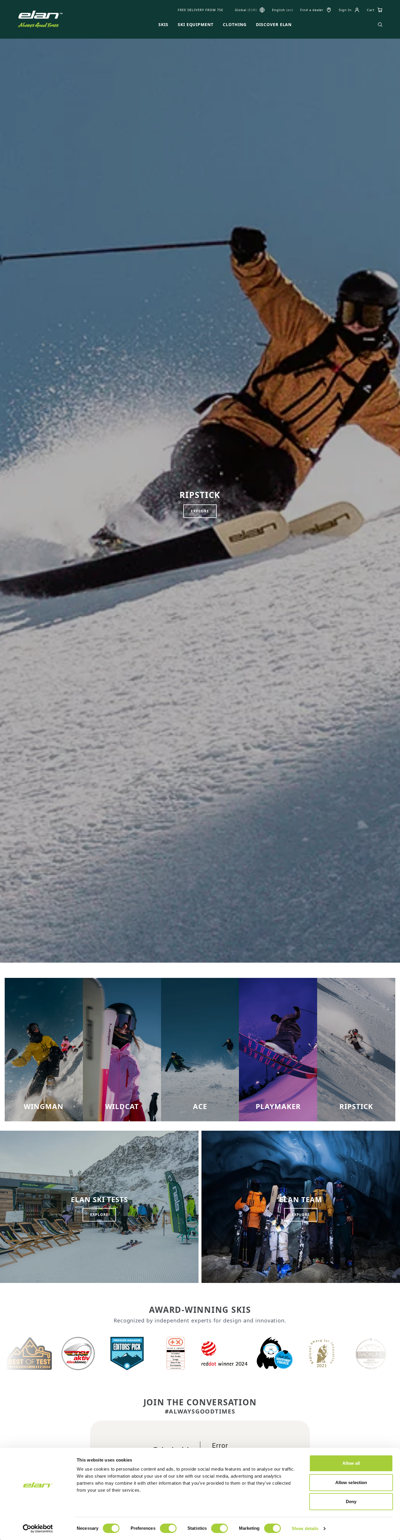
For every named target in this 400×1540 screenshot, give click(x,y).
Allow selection (351, 1482)
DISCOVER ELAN (274, 25)
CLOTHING (235, 25)
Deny (351, 1501)
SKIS (163, 25)
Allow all (351, 1463)
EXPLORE (200, 511)
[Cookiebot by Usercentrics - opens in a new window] (38, 1528)
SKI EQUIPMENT (195, 25)
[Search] (380, 25)
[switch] (168, 1528)
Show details (305, 1528)
